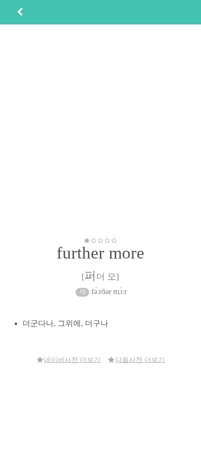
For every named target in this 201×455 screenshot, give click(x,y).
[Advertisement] (100, 130)
